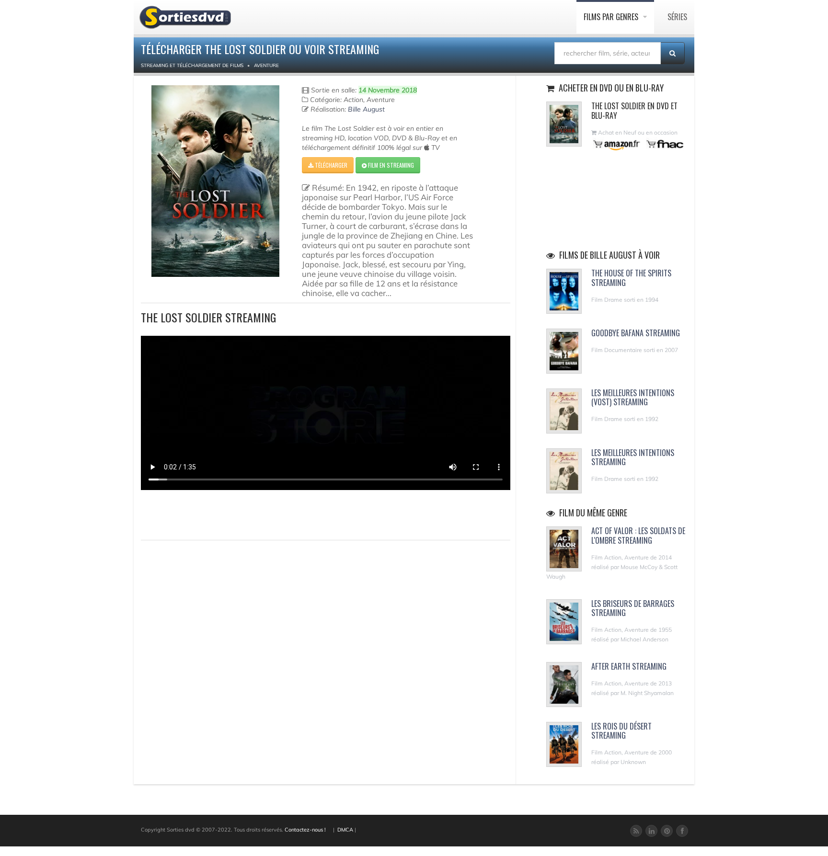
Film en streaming (390, 165)
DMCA (345, 829)
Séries (677, 17)
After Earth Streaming (629, 666)
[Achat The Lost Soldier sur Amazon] (617, 144)
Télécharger (330, 165)
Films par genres (612, 17)
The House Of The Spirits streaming (631, 277)
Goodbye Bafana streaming (635, 333)
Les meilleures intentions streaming (632, 457)
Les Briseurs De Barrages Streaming (632, 608)
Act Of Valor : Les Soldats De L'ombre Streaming (638, 535)
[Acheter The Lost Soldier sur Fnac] (664, 144)
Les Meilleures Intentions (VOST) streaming (632, 397)
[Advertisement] (197, 513)
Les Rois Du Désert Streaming (621, 730)
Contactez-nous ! (305, 829)
